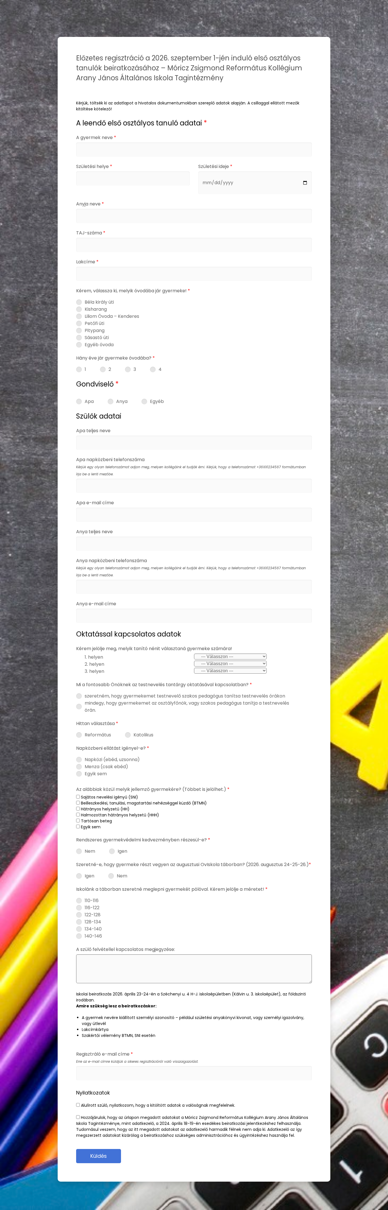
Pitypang (95, 330)
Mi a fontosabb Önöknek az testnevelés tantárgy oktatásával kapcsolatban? (164, 684)
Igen (122, 851)
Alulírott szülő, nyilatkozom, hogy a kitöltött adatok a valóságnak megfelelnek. (157, 1105)
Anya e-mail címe (96, 603)
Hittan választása (97, 723)
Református (98, 735)
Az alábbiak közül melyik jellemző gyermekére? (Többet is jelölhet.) (153, 789)
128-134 (93, 922)
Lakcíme (87, 262)
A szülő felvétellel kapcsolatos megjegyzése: (125, 949)
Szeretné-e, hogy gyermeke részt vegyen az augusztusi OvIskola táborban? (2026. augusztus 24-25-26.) (193, 864)
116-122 (92, 907)
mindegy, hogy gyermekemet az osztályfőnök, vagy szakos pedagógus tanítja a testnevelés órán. (187, 706)
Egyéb (157, 401)
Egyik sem (96, 773)
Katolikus (143, 735)
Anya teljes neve (94, 531)
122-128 (93, 914)
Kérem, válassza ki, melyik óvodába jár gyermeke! (133, 290)
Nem (90, 851)
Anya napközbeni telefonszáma (191, 567)
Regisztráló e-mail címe (137, 1057)
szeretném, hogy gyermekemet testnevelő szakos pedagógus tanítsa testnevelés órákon (185, 696)
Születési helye (94, 166)
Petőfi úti (94, 323)
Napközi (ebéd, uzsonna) (112, 759)
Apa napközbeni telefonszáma (191, 466)
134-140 (93, 929)
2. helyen (94, 664)
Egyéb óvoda (99, 344)
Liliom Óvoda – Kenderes (112, 316)
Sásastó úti (97, 337)
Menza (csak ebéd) (106, 766)
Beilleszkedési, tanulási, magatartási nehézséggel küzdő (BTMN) (143, 803)
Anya (122, 401)
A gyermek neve (96, 137)
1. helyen (94, 657)
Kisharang (96, 309)
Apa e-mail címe (95, 502)
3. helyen (94, 671)
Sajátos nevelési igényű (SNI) (109, 797)
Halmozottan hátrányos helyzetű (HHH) (119, 815)
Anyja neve (90, 204)
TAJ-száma (90, 233)
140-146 (93, 936)
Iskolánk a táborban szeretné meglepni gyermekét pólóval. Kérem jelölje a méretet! (172, 889)
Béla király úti (99, 302)
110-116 (92, 900)
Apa (89, 401)
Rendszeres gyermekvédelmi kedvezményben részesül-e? (143, 840)
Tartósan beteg (96, 821)
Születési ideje (215, 166)
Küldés (98, 1155)
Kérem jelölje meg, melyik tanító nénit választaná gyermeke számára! (154, 648)
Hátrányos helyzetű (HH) (105, 809)
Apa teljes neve (93, 430)
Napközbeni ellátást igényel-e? (112, 748)
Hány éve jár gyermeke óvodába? (115, 358)
